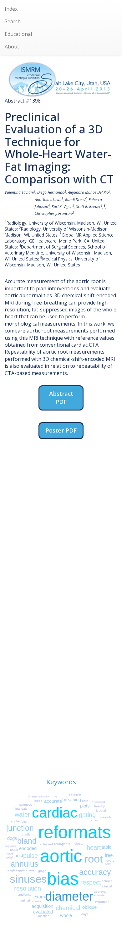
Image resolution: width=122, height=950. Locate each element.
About (12, 46)
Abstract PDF (61, 397)
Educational (18, 34)
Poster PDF (61, 430)
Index (11, 8)
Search (13, 21)
